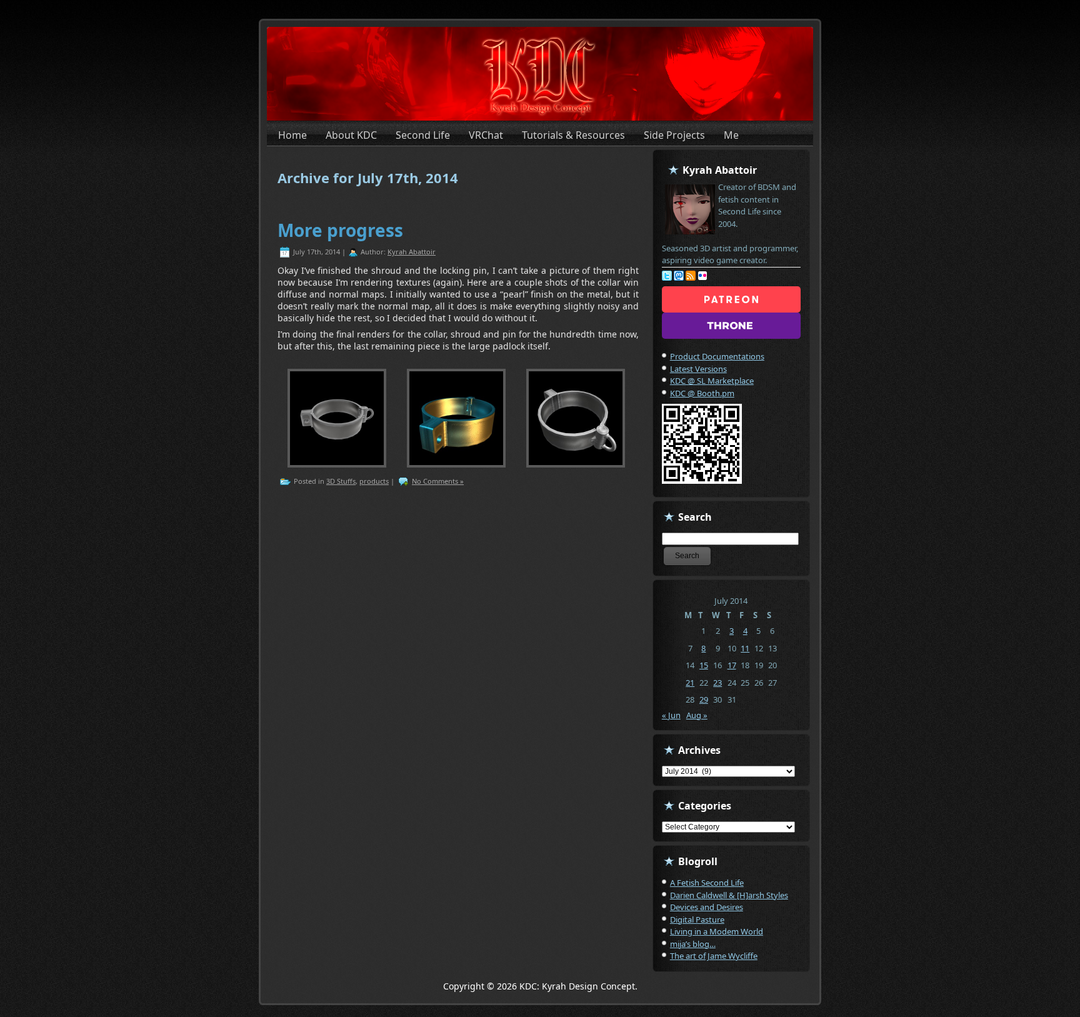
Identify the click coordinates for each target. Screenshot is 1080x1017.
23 (717, 682)
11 (745, 648)
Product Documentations (717, 356)
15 (703, 665)
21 (690, 682)
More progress (340, 230)
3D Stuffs (341, 481)
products (374, 481)
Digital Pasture (697, 919)
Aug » (697, 715)
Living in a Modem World (716, 931)
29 (703, 699)
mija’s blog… (693, 943)
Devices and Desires (706, 907)
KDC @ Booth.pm (702, 393)
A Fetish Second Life (707, 882)
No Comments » (438, 481)
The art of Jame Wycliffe (714, 955)
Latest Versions (698, 368)
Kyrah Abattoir (412, 251)
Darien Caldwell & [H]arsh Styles (729, 895)
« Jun (671, 715)
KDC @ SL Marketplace (712, 380)
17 (732, 665)
